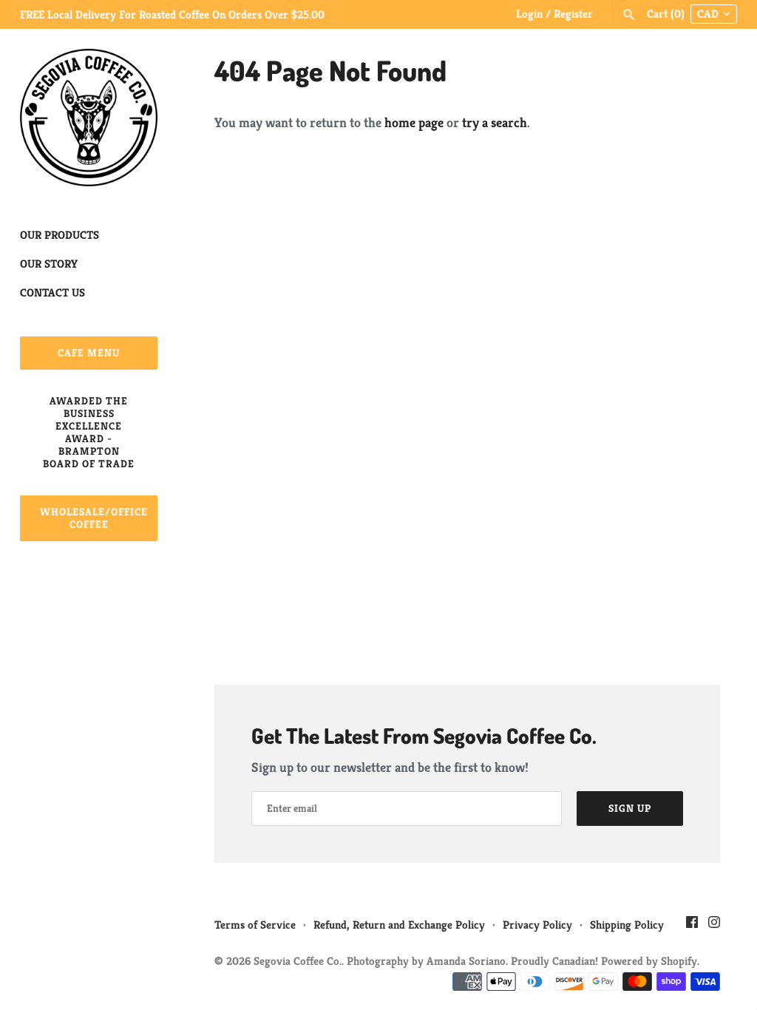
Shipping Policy (627, 925)
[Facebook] (692, 926)
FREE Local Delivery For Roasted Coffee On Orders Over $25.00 (172, 14)
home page (414, 122)
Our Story (49, 264)
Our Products (59, 235)
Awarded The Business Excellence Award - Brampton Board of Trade (89, 432)
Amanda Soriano (466, 961)
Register (573, 14)
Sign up (629, 808)
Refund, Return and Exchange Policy (399, 925)
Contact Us (52, 292)
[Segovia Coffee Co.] (88, 117)
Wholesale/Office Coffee (94, 518)
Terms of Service (255, 925)
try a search (494, 122)
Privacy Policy (537, 925)
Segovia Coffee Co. (298, 961)
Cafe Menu (89, 352)
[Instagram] (714, 926)
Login (529, 14)
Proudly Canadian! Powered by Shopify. (605, 961)
